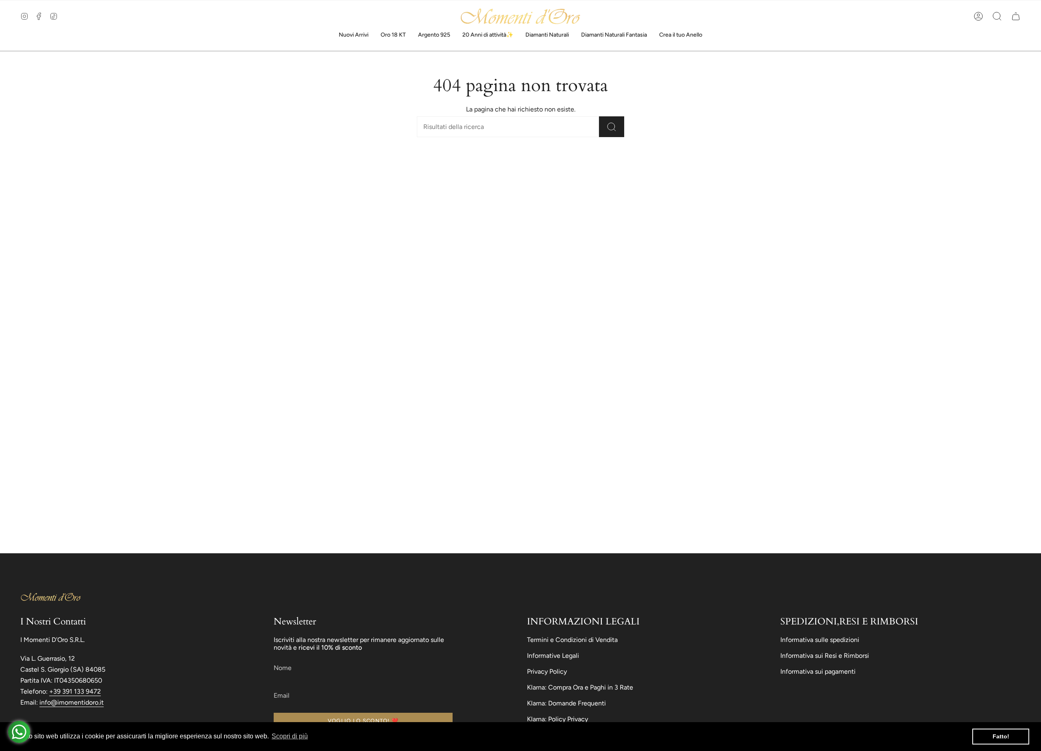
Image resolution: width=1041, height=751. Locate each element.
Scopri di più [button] (290, 736)
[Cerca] (611, 126)
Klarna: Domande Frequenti (566, 703)
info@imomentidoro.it (71, 702)
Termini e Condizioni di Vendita (572, 640)
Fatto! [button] (1001, 736)
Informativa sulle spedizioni (819, 640)
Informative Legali (553, 655)
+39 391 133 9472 (75, 691)
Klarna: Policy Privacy (557, 719)
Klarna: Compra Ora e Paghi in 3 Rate (580, 687)
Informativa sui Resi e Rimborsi (824, 655)
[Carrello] (1015, 16)
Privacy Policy (547, 671)
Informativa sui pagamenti (818, 671)
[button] (997, 16)
